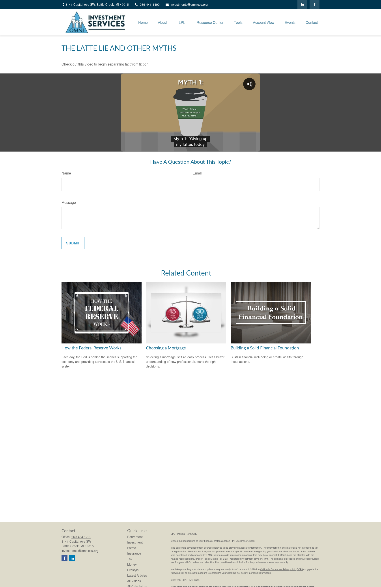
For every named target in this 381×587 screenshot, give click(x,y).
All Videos (134, 581)
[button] (142, 22)
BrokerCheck (247, 540)
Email (197, 173)
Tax (129, 559)
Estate (131, 548)
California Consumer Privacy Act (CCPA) (282, 569)
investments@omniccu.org (189, 4)
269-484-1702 (81, 536)
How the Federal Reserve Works (91, 348)
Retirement (135, 536)
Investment (135, 542)
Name (66, 173)
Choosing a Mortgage (166, 348)
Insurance (134, 553)
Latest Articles (137, 575)
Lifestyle (133, 570)
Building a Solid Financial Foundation (265, 348)
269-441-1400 (150, 4)
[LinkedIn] (302, 4)
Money (132, 564)
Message (69, 202)
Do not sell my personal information (252, 572)
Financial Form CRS (186, 533)
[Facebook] (314, 4)
